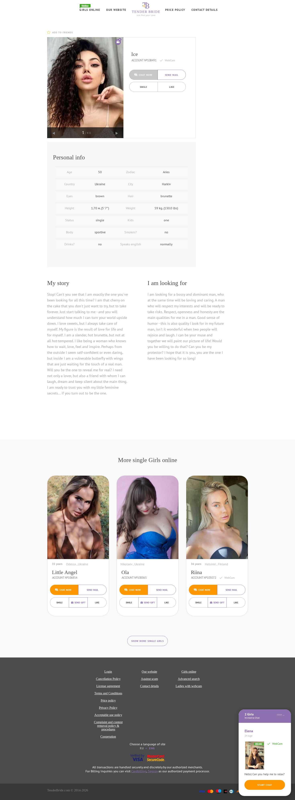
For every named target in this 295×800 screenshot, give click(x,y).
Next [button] (117, 133)
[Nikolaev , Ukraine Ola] (147, 517)
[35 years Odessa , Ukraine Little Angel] (78, 517)
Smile (143, 86)
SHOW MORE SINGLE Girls (147, 640)
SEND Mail (171, 74)
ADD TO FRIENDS (62, 32)
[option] (85, 87)
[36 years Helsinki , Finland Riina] (217, 517)
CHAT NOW (145, 74)
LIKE (171, 86)
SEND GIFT (79, 602)
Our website (116, 10)
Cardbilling (138, 771)
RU (142, 748)
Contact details (204, 10)
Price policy (175, 10)
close (279, 714)
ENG (152, 748)
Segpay (153, 771)
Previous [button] (54, 133)
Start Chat (264, 784)
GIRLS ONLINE (89, 10)
